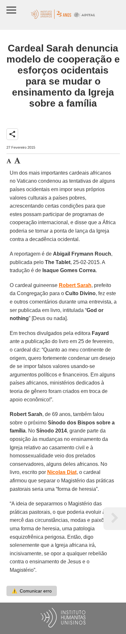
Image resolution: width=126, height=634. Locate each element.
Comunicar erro (32, 591)
